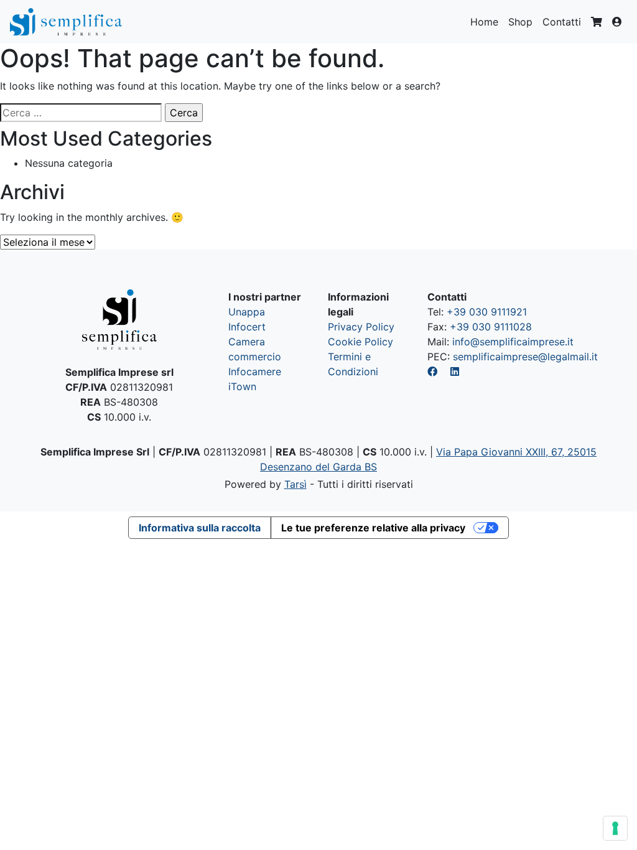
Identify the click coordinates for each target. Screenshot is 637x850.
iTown (242, 386)
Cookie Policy (360, 341)
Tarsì (295, 484)
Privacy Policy (361, 326)
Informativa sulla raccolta (200, 527)
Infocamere (254, 371)
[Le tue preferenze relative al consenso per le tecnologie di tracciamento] (615, 828)
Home (484, 22)
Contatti (561, 22)
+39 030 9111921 (487, 312)
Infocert (247, 326)
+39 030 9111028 (491, 326)
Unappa (246, 312)
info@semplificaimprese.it (513, 341)
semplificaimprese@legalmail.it (525, 356)
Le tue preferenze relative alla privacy (373, 527)
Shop (520, 22)
